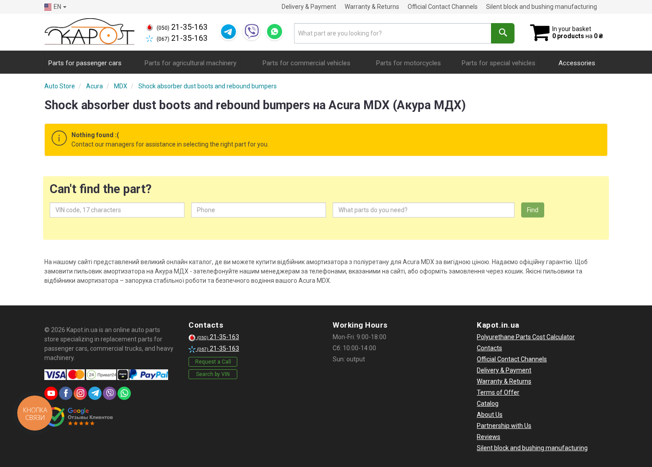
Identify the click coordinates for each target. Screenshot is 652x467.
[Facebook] (65, 393)
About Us (490, 414)
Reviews (488, 436)
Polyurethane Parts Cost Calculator (526, 336)
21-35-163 (182, 27)
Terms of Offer (498, 392)
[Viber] (251, 31)
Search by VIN (213, 374)
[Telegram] (228, 31)
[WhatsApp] (274, 31)
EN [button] (57, 6)
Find (532, 210)
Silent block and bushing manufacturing (541, 6)
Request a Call (213, 362)
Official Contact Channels (443, 6)
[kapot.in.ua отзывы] (78, 417)
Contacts (489, 348)
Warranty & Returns (372, 6)
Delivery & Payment (309, 6)
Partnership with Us (504, 425)
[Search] (503, 33)
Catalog (488, 403)
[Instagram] (80, 393)
